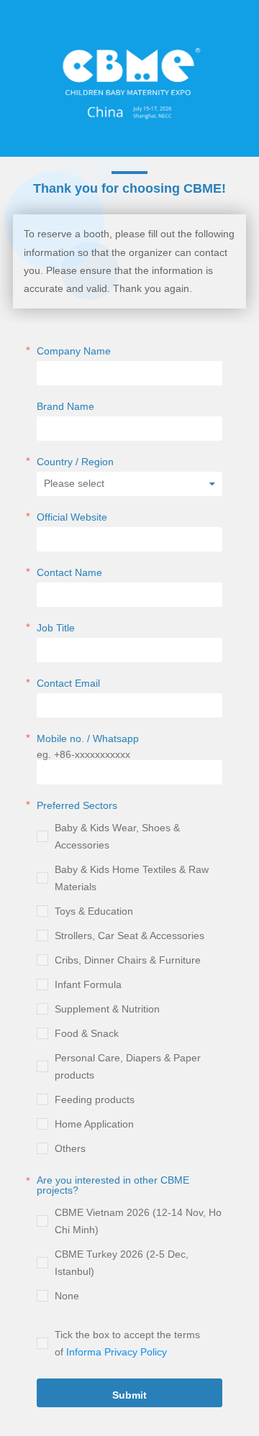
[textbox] (129, 188)
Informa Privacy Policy (116, 1352)
